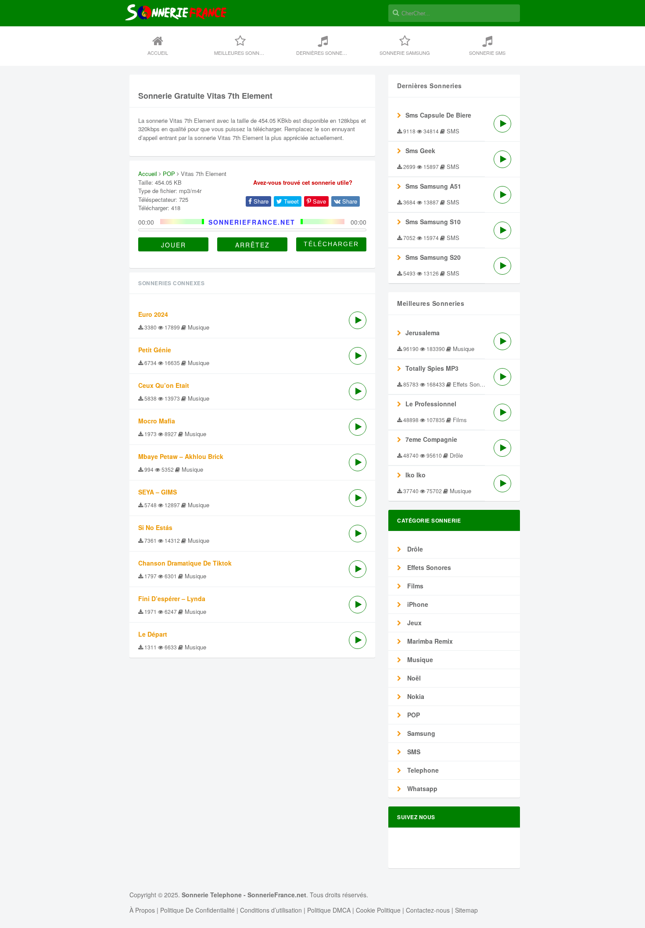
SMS (412, 751)
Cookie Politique (378, 910)
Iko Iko (415, 474)
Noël (413, 678)
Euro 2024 (153, 314)
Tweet (290, 201)
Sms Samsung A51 (433, 186)
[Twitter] (440, 844)
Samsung (420, 733)
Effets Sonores (428, 567)
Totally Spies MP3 (432, 368)
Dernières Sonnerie (323, 52)
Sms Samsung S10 (433, 221)
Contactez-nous (428, 910)
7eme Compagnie (431, 439)
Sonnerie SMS (487, 52)
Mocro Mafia (156, 420)
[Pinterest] (485, 844)
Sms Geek (420, 150)
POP (169, 173)
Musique (419, 659)
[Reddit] (470, 844)
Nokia (414, 696)
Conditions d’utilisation (271, 910)
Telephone (422, 770)
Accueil (157, 52)
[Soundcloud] (455, 844)
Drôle (414, 549)
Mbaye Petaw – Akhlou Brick (180, 456)
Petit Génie (154, 349)
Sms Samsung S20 (433, 257)
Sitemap (466, 910)
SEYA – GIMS (157, 491)
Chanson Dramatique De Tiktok (185, 563)
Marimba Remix (429, 641)
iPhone (416, 604)
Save (318, 201)
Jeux (413, 622)
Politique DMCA (329, 910)
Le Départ (152, 634)
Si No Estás (155, 527)
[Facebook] (425, 844)
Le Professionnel (430, 403)
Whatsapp (421, 788)
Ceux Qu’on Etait (163, 385)
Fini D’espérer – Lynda (171, 598)
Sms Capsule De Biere (438, 115)
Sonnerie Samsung (405, 52)
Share (260, 201)
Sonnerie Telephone (212, 894)
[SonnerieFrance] (175, 40)
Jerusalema (422, 332)
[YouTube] (500, 844)
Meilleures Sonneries (243, 52)
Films (414, 585)
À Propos (142, 910)
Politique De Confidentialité (197, 910)
